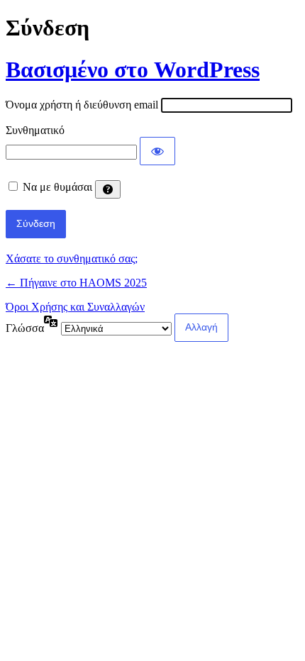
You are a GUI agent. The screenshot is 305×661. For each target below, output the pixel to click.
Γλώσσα (25, 328)
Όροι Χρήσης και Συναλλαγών (75, 307)
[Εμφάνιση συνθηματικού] (157, 151)
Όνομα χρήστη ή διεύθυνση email (82, 105)
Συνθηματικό (35, 130)
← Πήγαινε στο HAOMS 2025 (76, 283)
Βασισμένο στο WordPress (133, 69)
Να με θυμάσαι (57, 187)
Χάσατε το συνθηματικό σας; (72, 258)
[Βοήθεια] (108, 189)
